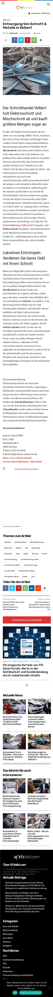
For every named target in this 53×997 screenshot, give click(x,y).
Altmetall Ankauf (20, 542)
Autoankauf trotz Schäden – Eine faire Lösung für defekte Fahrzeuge (13, 756)
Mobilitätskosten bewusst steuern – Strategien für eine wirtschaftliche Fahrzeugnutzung (12, 801)
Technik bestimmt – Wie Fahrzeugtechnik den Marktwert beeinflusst (38, 800)
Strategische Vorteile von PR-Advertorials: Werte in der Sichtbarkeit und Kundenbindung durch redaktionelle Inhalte (25, 670)
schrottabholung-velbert (30, 559)
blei (26, 548)
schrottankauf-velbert (12, 565)
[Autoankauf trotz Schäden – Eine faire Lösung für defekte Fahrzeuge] (14, 741)
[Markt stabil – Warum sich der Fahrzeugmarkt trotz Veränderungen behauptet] (39, 820)
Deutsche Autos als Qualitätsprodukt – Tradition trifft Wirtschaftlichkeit (12, 720)
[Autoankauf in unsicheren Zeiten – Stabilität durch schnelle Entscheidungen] (14, 820)
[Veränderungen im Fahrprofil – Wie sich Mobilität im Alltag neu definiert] (39, 741)
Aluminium (8, 548)
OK (15, 993)
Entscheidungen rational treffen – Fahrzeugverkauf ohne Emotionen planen (37, 722)
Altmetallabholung (37, 542)
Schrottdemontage (30, 565)
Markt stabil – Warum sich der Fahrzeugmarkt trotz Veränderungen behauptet (38, 836)
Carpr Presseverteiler (20, 661)
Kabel (18, 554)
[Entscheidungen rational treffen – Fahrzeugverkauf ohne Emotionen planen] (39, 706)
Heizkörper (8, 554)
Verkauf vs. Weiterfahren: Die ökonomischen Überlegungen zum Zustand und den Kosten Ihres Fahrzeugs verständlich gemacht (25, 909)
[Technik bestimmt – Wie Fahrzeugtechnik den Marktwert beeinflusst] (39, 786)
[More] (41, 40)
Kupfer (26, 554)
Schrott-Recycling (10, 559)
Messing (35, 554)
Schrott (44, 554)
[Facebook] (14, 40)
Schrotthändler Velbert (26, 571)
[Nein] (49, 988)
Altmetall (7, 542)
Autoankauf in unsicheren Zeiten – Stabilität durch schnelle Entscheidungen (12, 836)
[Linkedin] (31, 588)
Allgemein (7, 20)
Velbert (25, 577)
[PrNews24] (5, 33)
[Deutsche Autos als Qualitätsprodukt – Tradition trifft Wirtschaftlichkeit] (14, 706)
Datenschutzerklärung (30, 993)
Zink (32, 577)
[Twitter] (21, 40)
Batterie (18, 548)
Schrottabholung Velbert (16, 225)
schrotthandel (9, 571)
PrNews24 (13, 33)
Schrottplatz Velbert (11, 577)
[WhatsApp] (34, 40)
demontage (36, 548)
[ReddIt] (38, 588)
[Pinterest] (27, 40)
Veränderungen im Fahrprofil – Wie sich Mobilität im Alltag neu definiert (39, 756)
